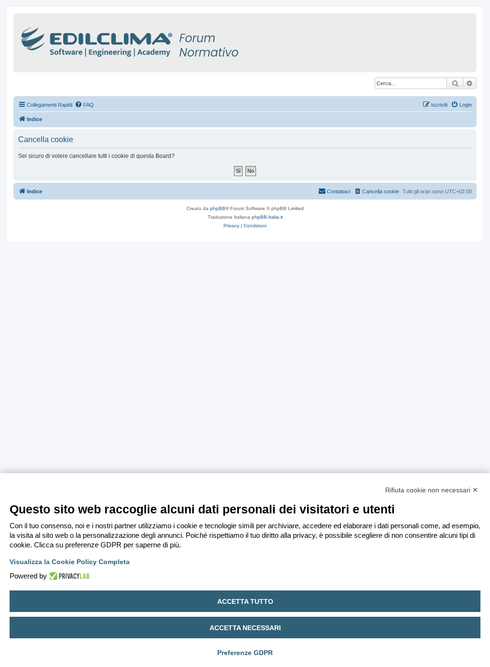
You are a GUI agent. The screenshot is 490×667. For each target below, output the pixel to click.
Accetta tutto (245, 601)
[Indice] (171, 40)
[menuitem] (84, 105)
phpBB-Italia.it (267, 217)
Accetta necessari (245, 628)
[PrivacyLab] (68, 576)
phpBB (217, 208)
